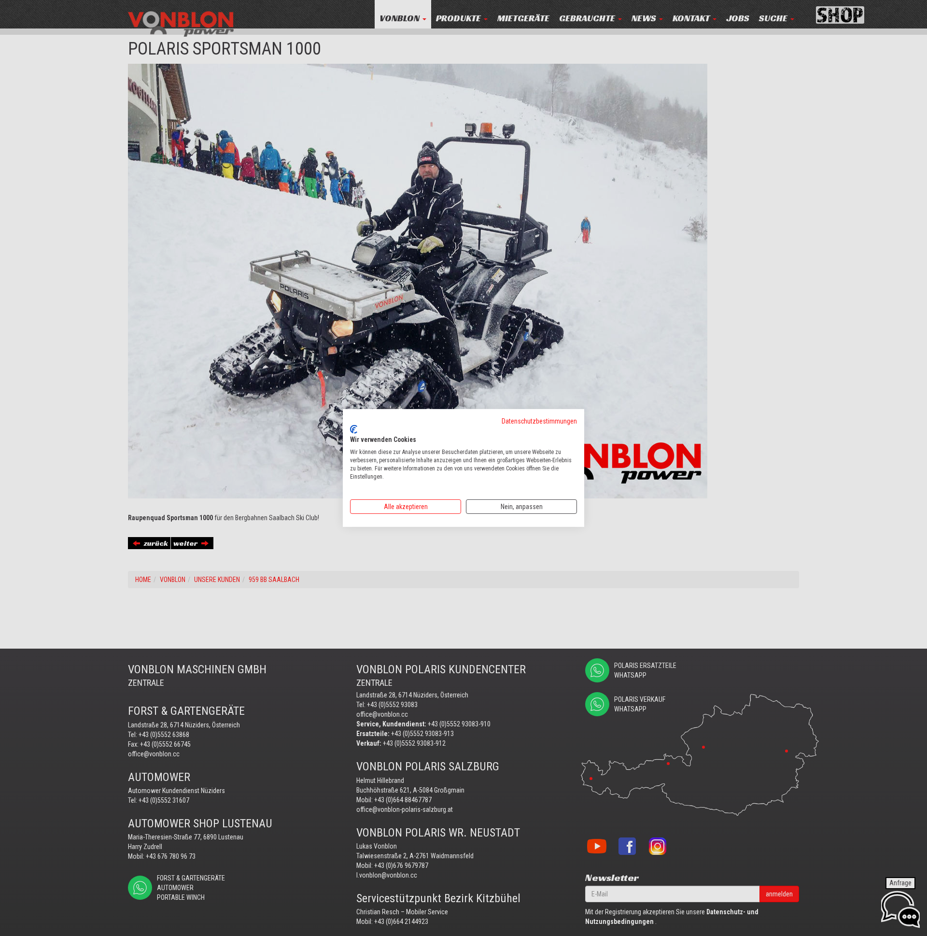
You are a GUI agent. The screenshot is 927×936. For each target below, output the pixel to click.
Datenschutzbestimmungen (539, 421)
